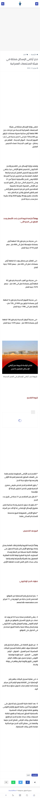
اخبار (24, 54)
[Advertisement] (20, 29)
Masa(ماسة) (12, 790)
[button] (28, 782)
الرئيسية (33, 54)
